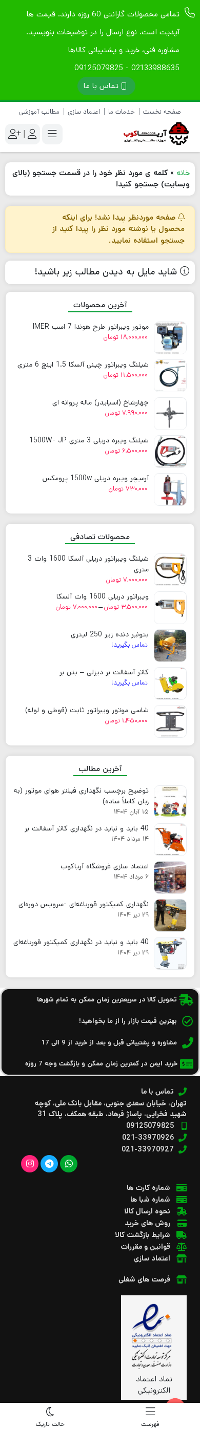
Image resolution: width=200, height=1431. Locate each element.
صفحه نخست (162, 112)
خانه (183, 172)
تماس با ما (101, 85)
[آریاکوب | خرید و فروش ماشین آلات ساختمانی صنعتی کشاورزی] (154, 134)
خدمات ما (121, 112)
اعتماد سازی (84, 112)
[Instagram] (29, 1163)
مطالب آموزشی (39, 112)
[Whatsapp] (68, 1163)
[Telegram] (49, 1163)
